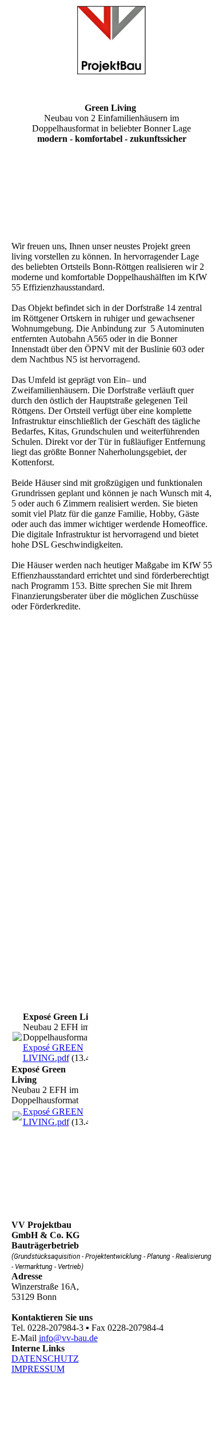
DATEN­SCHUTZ (45, 1358)
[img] (112, 40)
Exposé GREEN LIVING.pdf (53, 1053)
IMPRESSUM (38, 1369)
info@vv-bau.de (68, 1338)
